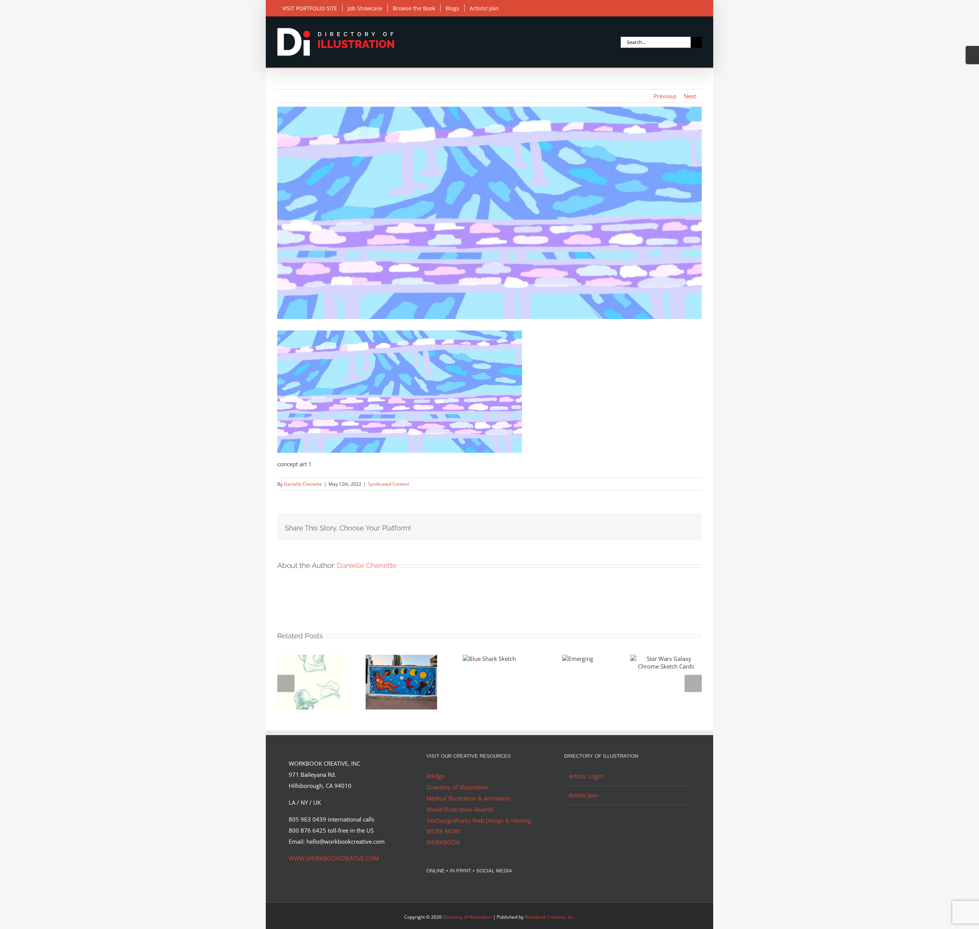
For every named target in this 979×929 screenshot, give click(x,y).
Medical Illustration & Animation (468, 798)
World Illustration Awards (459, 809)
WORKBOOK (443, 842)
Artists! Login (586, 776)
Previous (665, 96)
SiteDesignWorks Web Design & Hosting (478, 820)
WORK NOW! (443, 831)
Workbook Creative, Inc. (550, 917)
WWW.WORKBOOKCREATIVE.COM (334, 858)
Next (690, 96)
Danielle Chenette (303, 484)
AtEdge (435, 776)
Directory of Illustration (457, 787)
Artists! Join (583, 795)
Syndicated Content (388, 484)
